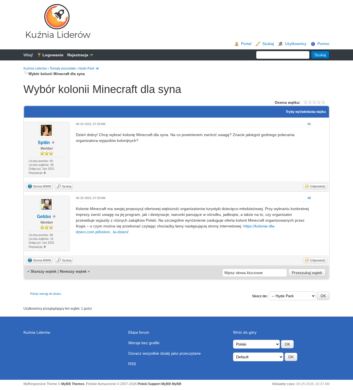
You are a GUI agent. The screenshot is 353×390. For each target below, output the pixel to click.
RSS (132, 364)
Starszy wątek (44, 271)
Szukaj (268, 43)
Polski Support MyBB (154, 384)
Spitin (44, 142)
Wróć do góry (244, 332)
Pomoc (323, 43)
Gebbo (44, 216)
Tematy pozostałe (63, 68)
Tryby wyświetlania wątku (306, 112)
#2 (309, 198)
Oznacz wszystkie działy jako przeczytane (164, 353)
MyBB (176, 384)
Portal (246, 43)
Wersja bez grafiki (143, 343)
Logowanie (52, 55)
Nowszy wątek (73, 271)
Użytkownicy (295, 43)
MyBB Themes (72, 384)
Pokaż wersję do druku (45, 293)
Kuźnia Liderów (35, 68)
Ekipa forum (138, 332)
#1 (309, 124)
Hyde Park (86, 68)
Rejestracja (77, 55)
